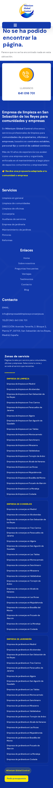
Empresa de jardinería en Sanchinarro (24, 700)
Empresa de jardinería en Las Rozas (23, 727)
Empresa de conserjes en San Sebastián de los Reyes (26, 521)
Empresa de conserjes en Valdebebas (24, 576)
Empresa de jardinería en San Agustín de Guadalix (25, 682)
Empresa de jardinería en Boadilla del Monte (23, 739)
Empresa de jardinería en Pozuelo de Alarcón (23, 747)
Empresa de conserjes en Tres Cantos (24, 528)
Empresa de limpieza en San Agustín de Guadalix (24, 422)
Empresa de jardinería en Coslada (22, 759)
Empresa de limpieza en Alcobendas (23, 389)
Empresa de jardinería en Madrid (21, 644)
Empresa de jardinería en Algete (21, 676)
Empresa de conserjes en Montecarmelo (25, 560)
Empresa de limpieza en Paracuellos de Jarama (24, 409)
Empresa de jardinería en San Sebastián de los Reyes (26, 656)
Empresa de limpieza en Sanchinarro (23, 440)
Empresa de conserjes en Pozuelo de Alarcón (23, 617)
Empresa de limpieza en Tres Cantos (23, 402)
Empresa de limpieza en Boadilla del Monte (26, 478)
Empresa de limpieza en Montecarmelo (24, 434)
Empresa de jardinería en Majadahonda (24, 733)
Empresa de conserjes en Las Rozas (23, 597)
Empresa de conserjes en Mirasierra (23, 570)
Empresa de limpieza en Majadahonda (24, 472)
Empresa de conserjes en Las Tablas (23, 554)
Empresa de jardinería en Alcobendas (24, 650)
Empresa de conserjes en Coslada (22, 629)
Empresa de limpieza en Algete (21, 416)
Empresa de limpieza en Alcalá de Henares (26, 461)
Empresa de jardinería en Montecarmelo (25, 695)
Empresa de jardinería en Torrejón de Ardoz (26, 716)
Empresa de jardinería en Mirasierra (23, 706)
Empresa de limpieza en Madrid (21, 384)
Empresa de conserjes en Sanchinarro (24, 565)
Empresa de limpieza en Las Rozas (22, 467)
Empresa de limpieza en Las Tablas (22, 429)
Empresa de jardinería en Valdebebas (24, 711)
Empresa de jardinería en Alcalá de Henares (26, 722)
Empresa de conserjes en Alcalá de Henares (22, 590)
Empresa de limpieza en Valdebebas (23, 451)
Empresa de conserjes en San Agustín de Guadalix (25, 547)
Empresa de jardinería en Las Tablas (23, 689)
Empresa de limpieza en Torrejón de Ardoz (26, 456)
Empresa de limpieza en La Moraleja (23, 488)
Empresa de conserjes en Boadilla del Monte (23, 609)
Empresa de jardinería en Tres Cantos (24, 663)
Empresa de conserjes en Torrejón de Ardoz (24, 582)
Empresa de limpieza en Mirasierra (22, 445)
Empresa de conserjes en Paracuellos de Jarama (25, 534)
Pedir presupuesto (16, 778)
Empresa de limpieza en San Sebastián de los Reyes (26, 395)
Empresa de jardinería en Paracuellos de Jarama (25, 669)
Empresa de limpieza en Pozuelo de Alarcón (26, 483)
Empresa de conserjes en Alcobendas (24, 514)
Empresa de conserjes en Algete (21, 541)
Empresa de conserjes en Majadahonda (25, 602)
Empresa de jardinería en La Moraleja (23, 754)
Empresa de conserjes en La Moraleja (23, 624)
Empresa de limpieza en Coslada (21, 494)
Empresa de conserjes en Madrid (21, 509)
